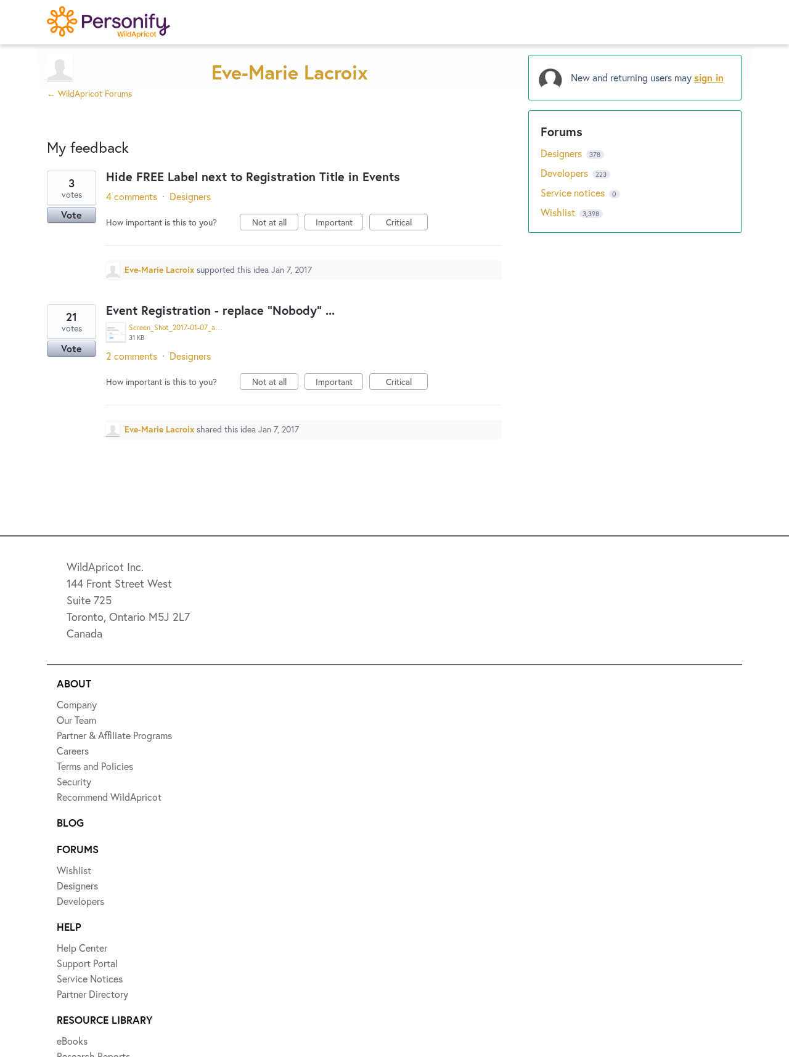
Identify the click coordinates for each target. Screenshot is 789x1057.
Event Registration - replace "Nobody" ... (220, 310)
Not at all (275, 223)
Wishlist (559, 212)
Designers (190, 196)
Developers (566, 172)
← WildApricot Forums (89, 93)
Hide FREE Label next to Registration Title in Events (253, 176)
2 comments (131, 355)
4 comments (131, 196)
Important (339, 223)
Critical (407, 223)
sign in (709, 77)
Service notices (574, 192)
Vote (71, 214)
